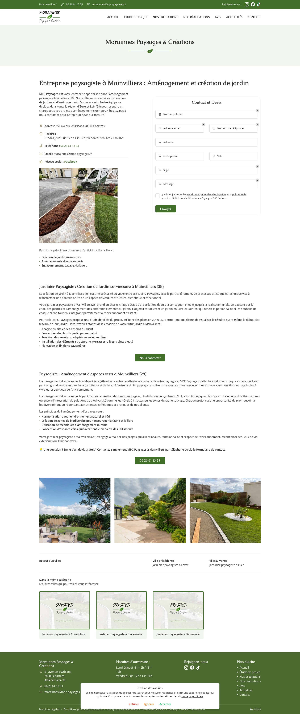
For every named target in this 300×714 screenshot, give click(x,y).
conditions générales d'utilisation (206, 194)
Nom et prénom (171, 114)
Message (166, 184)
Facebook (70, 162)
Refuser (134, 704)
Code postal (168, 156)
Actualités (234, 17)
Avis (218, 17)
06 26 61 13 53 (69, 146)
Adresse (166, 142)
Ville (217, 156)
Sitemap (173, 709)
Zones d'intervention (193, 709)
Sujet (164, 170)
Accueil (113, 17)
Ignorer (149, 704)
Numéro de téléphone (228, 128)
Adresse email (169, 128)
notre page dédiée (192, 696)
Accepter (165, 704)
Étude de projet (136, 17)
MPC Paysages (48, 94)
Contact (254, 17)
